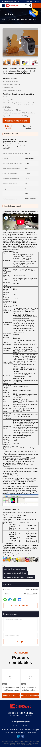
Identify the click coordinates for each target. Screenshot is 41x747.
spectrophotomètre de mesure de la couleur (18, 577)
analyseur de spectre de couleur (14, 569)
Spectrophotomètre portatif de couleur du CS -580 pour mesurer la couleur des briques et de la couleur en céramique (30, 689)
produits (11, 19)
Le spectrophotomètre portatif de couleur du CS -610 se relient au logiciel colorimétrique (11, 689)
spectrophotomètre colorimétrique (15, 573)
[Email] (19, 599)
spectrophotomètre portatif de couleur (28, 19)
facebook (22, 736)
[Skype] (10, 599)
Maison (4, 19)
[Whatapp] (15, 600)
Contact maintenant (20, 605)
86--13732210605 (33, 1)
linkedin (18, 736)
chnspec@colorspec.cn (11, 1)
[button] (37, 63)
